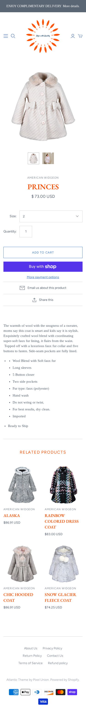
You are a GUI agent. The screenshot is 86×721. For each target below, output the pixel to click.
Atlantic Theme (17, 680)
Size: (13, 216)
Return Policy (32, 656)
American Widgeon (19, 509)
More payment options (43, 277)
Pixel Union (41, 680)
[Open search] (13, 36)
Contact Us (55, 656)
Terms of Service (30, 663)
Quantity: (10, 231)
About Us (30, 648)
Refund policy (58, 663)
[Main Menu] (5, 36)
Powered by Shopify (64, 680)
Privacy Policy (52, 648)
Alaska (11, 515)
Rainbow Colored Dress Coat (62, 521)
